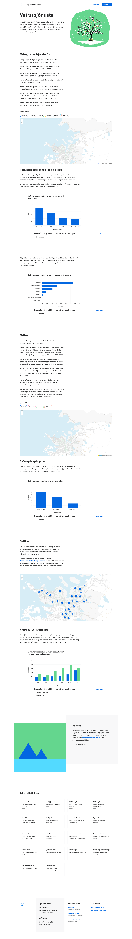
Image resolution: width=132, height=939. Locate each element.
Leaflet (100, 163)
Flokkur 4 (56, 115)
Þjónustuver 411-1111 (73, 913)
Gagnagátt (96, 4)
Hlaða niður (99, 234)
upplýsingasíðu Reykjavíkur (91, 738)
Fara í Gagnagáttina (80, 744)
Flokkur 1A (24, 115)
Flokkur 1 (32, 115)
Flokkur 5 (65, 115)
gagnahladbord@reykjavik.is (76, 919)
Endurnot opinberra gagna (98, 910)
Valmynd (107, 4)
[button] (22, 120)
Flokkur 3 (48, 115)
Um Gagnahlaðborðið (97, 907)
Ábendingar (71, 907)
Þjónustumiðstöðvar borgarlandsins (32, 561)
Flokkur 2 (40, 115)
